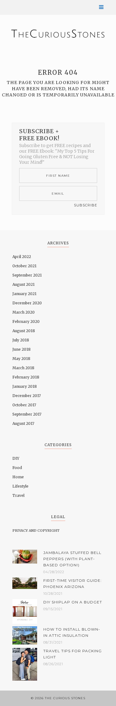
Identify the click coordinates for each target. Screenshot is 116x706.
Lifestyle (20, 486)
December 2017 (26, 395)
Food (17, 467)
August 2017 (23, 423)
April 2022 (21, 256)
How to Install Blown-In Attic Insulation (71, 632)
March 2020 (23, 312)
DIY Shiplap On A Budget (72, 602)
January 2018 (24, 386)
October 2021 (24, 266)
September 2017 (26, 414)
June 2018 (21, 349)
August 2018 (23, 330)
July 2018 (20, 340)
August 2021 (23, 284)
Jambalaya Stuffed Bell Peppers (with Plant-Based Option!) (72, 558)
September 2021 (27, 275)
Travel (18, 495)
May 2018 (21, 358)
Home (18, 477)
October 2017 (24, 405)
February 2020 (26, 321)
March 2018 (23, 368)
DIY (15, 458)
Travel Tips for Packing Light (72, 654)
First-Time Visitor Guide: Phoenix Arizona (72, 583)
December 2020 (27, 303)
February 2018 (25, 377)
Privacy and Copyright (35, 530)
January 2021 (24, 293)
